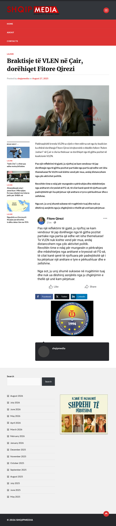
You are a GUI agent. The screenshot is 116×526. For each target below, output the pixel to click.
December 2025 (18, 449)
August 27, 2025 (40, 78)
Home (10, 24)
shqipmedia (23, 78)
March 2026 (16, 429)
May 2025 (15, 496)
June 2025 (15, 490)
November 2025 (18, 456)
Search (10, 376)
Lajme (10, 54)
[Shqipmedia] (58, 10)
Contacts (12, 41)
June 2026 (15, 409)
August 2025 (16, 476)
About (10, 32)
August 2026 (16, 395)
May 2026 (15, 416)
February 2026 (17, 436)
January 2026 (17, 442)
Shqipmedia (24, 519)
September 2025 (18, 469)
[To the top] (106, 514)
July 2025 (15, 483)
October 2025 (17, 463)
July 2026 (15, 402)
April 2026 (15, 422)
